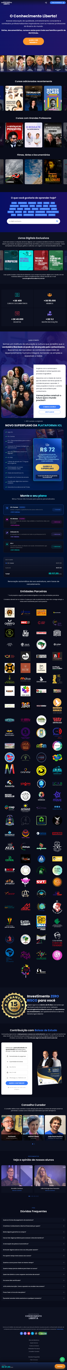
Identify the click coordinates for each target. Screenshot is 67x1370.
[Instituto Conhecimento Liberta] (6, 3)
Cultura (14, 203)
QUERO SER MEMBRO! (33, 41)
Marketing (12, 209)
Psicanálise (52, 215)
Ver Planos (49, 412)
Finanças (20, 209)
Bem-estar (31, 212)
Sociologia (35, 209)
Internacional (24, 206)
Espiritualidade (14, 206)
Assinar (60, 1366)
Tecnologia (18, 212)
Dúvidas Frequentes (34, 1357)
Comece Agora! (49, 407)
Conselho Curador (34, 1351)
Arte (25, 212)
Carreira (54, 209)
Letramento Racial (44, 209)
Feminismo (10, 212)
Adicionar (57, 522)
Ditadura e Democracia (52, 212)
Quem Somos (34, 1343)
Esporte (19, 215)
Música (13, 215)
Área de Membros (57, 2)
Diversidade (53, 206)
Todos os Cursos (34, 1346)
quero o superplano (47, 467)
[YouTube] (28, 1333)
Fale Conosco (34, 1360)
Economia (46, 203)
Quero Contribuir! (17, 1083)
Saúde (52, 203)
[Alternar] (33, 1144)
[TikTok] (36, 1333)
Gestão (39, 203)
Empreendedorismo (28, 215)
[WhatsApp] (62, 1359)
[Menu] (46, 3)
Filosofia (39, 206)
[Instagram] (25, 1333)
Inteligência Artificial (41, 215)
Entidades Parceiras (34, 1348)
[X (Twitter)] (32, 1333)
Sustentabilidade (40, 212)
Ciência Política (22, 203)
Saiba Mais (60, 1329)
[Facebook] (21, 1333)
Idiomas (45, 206)
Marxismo (27, 209)
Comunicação (32, 203)
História (32, 206)
